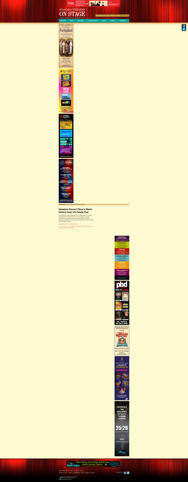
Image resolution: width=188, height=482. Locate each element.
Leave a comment (70, 227)
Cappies (112, 20)
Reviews (63, 20)
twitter (128, 473)
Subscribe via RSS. (71, 477)
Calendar (122, 20)
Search (118, 15)
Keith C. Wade (80, 226)
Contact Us (112, 15)
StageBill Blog (93, 20)
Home (97, 15)
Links (108, 15)
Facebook (125, 473)
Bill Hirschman (75, 224)
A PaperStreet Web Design (66, 479)
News (72, 20)
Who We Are (102, 15)
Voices (104, 20)
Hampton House (73, 226)
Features (81, 20)
